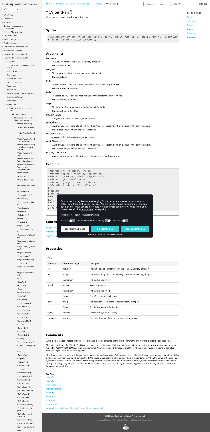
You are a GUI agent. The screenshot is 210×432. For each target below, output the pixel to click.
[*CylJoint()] (163, 4)
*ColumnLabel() (23, 310)
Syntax (189, 17)
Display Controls (10, 35)
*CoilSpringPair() (24, 303)
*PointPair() (51, 396)
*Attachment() (22, 198)
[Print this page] (205, 5)
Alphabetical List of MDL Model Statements (24, 119)
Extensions (11, 61)
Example (190, 25)
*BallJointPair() (23, 215)
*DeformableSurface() (26, 427)
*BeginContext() (23, 256)
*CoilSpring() (22, 299)
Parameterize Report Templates (16, 47)
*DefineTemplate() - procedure (25, 415)
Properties (191, 33)
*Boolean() (21, 285)
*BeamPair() (22, 222)
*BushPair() (21, 296)
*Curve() (20, 338)
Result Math (11, 89)
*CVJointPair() (22, 355)
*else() (19, 430)
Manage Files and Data (13, 32)
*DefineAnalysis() (24, 373)
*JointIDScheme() (54, 388)
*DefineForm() (23, 383)
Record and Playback (20, 93)
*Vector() (50, 400)
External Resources (14, 78)
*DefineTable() (23, 401)
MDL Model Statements (21, 114)
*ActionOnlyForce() (24, 123)
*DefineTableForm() (25, 404)
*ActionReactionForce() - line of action (26, 140)
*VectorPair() (52, 404)
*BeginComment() (24, 252)
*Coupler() (21, 331)
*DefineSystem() (23, 397)
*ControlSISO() (23, 328)
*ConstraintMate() (24, 321)
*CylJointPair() (22, 362)
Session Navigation (11, 39)
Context (190, 29)
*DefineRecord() (23, 394)
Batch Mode (11, 75)
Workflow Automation (13, 50)
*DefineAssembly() (24, 376)
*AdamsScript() (23, 173)
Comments (191, 37)
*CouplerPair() (23, 335)
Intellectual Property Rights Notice (109, 420)
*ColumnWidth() (23, 314)
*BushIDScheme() (24, 292)
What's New (9, 15)
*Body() (20, 278)
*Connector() (22, 317)
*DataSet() (21, 369)
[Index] (200, 6)
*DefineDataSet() (23, 380)
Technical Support (132, 420)
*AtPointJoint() (23, 191)
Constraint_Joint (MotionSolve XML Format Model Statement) (74, 408)
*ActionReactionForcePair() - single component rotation (25, 166)
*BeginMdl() (22, 263)
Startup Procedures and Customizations (13, 27)
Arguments (191, 21)
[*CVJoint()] (149, 4)
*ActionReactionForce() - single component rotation (26, 147)
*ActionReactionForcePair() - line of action (25, 160)
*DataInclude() (23, 365)
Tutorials (7, 22)
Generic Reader (15, 71)
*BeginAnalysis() (23, 225)
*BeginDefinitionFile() (25, 259)
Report (15, 97)
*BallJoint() (21, 211)
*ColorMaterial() (23, 307)
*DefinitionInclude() (25, 420)
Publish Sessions (10, 43)
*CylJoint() (21, 358)
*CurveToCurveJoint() (25, 342)
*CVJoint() (21, 351)
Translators (11, 86)
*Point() (50, 392)
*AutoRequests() (23, 208)
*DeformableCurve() (25, 423)
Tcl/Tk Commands (14, 82)
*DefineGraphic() (24, 387)
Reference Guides (16, 58)
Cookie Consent (148, 420)
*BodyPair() (21, 282)
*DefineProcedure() (25, 390)
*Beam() (20, 218)
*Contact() (21, 324)
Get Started (8, 18)
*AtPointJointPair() (24, 195)
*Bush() (20, 289)
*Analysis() (21, 176)
